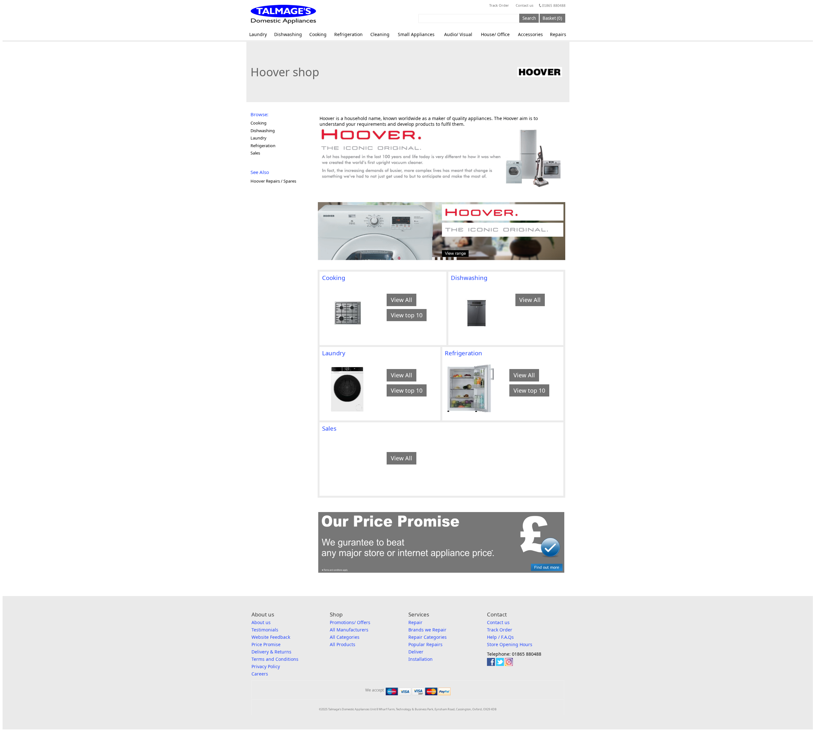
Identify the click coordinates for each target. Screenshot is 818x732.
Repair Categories (427, 637)
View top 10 (406, 315)
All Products (342, 644)
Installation (420, 659)
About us (261, 622)
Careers (259, 674)
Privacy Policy (265, 666)
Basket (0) (552, 18)
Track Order (499, 5)
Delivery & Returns (271, 652)
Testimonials (264, 630)
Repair (415, 622)
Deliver (415, 652)
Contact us (524, 5)
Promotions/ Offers (350, 622)
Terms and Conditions (274, 659)
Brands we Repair (427, 630)
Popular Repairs (425, 644)
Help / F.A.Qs (500, 637)
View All (401, 300)
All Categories (344, 637)
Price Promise (266, 644)
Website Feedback (270, 637)
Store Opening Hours (509, 644)
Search (529, 18)
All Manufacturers (349, 630)
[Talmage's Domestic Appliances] (283, 14)
